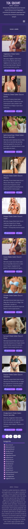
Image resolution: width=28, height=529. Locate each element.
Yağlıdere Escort (10, 478)
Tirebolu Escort (10, 474)
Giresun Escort (10, 462)
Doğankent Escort (11, 455)
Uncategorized (10, 476)
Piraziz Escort (9, 470)
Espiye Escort (9, 457)
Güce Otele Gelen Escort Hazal (13, 258)
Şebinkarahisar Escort (12, 472)
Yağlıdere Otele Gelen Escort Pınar (12, 55)
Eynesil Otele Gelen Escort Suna (13, 337)
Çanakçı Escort (10, 451)
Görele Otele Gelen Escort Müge (13, 296)
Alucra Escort (9, 445)
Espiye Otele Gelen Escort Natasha (13, 376)
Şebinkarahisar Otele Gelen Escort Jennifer (14, 136)
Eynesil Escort (9, 459)
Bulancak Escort (10, 447)
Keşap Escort (9, 468)
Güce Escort (9, 466)
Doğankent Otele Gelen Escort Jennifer (12, 414)
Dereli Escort (9, 453)
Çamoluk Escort (10, 449)
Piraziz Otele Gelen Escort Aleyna (13, 177)
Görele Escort (9, 464)
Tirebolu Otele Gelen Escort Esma (14, 96)
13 (15, 436)
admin (20, 70)
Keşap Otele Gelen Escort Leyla (13, 217)
